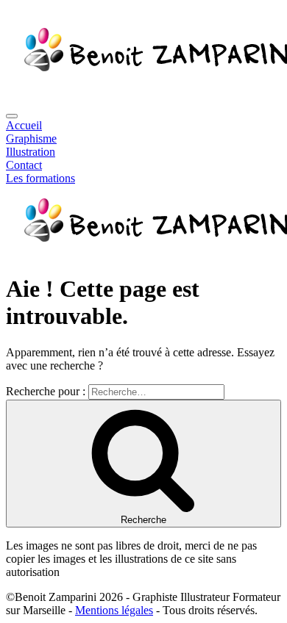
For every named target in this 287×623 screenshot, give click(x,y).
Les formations (40, 178)
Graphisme (31, 138)
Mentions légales (114, 610)
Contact (24, 165)
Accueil (24, 125)
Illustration (30, 151)
